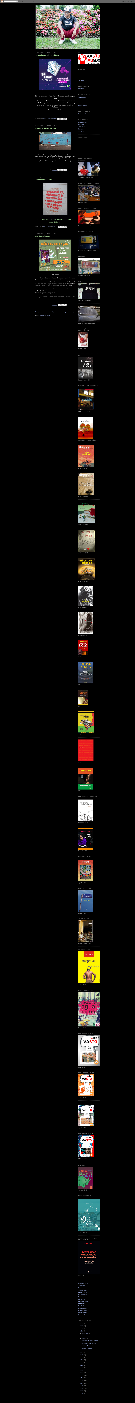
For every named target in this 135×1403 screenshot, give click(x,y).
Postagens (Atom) (45, 315)
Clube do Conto (82, 1290)
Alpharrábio (81, 1285)
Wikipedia (81, 131)
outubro (84, 1338)
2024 (82, 1328)
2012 (82, 1375)
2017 (82, 1362)
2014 (82, 1370)
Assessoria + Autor (83, 72)
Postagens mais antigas (68, 312)
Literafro (80, 129)
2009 (82, 1383)
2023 (82, 1331)
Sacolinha (81, 80)
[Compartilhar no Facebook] (64, 119)
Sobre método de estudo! (45, 128)
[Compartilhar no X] (62, 119)
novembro (85, 1336)
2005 (82, 1393)
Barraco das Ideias (83, 1288)
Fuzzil (80, 1297)
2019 (82, 1357)
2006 (82, 1391)
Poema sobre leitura (43, 180)
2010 (82, 1380)
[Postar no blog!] (60, 119)
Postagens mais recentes (42, 312)
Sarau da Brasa (82, 1315)
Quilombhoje (81, 1303)
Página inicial (55, 312)
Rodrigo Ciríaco (82, 1310)
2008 (82, 1385)
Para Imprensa (82, 105)
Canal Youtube (82, 122)
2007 (82, 1388)
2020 (82, 1355)
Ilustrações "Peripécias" (85, 114)
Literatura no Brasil (83, 1301)
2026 (82, 1323)
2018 (82, 1360)
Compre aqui (82, 97)
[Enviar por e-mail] (58, 119)
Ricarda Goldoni (82, 1308)
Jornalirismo (81, 126)
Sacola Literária (82, 1312)
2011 (82, 1378)
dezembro (85, 1333)
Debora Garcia (82, 1292)
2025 (82, 1326)
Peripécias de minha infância (47, 55)
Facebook (81, 124)
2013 (82, 1373)
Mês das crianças (42, 236)
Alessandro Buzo (83, 1283)
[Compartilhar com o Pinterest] (66, 119)
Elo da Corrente (82, 1294)
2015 (82, 1367)
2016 (82, 1365)
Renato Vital (81, 1306)
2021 (82, 1352)
